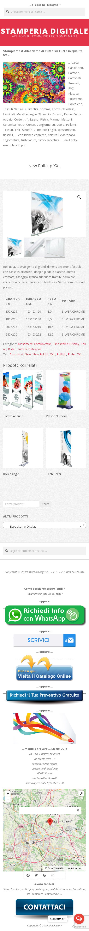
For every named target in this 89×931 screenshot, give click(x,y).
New (28, 354)
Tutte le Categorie (29, 349)
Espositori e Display (66, 344)
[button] (79, 197)
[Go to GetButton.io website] (79, 926)
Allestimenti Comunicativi (34, 344)
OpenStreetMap (57, 868)
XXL (79, 354)
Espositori (16, 354)
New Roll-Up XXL (43, 354)
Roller (12, 349)
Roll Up (61, 354)
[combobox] (44, 525)
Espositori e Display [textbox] (43, 526)
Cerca (45, 504)
